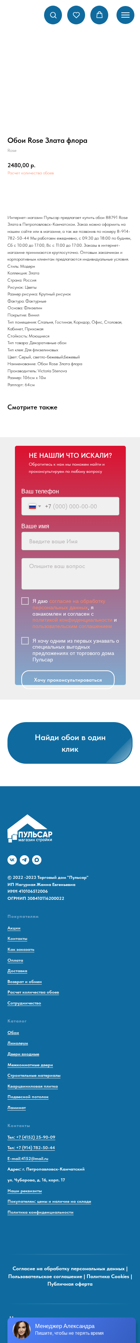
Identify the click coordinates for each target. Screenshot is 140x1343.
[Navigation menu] (125, 15)
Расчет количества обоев (30, 172)
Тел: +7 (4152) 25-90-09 (31, 1137)
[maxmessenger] (36, 860)
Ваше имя (35, 526)
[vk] (12, 860)
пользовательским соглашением (72, 626)
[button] (53, 14)
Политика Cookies (108, 1276)
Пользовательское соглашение (45, 1276)
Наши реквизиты (24, 1190)
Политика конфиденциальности (40, 1212)
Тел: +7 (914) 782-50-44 (31, 1147)
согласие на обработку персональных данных (68, 604)
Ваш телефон (40, 491)
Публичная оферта (70, 1284)
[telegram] (24, 860)
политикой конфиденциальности (72, 620)
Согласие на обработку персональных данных (69, 1268)
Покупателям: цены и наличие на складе (49, 1201)
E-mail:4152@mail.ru (27, 1158)
